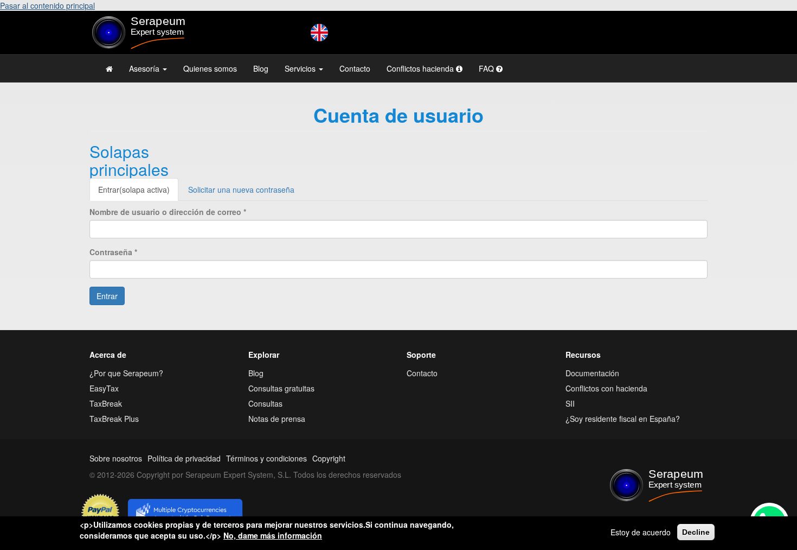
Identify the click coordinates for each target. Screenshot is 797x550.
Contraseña (113, 251)
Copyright (328, 458)
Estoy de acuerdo (640, 532)
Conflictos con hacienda (606, 388)
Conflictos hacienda (421, 68)
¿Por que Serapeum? (126, 373)
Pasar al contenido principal (47, 5)
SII (570, 403)
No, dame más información (272, 535)
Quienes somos (210, 68)
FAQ (487, 68)
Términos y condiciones (266, 458)
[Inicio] (160, 32)
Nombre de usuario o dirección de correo (167, 211)
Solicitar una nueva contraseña (241, 189)
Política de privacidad (184, 458)
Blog (260, 68)
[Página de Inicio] (109, 68)
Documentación (592, 373)
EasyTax (104, 388)
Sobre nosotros (115, 458)
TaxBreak (105, 403)
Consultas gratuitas (281, 388)
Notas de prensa (276, 418)
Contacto (354, 68)
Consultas (265, 403)
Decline (696, 532)
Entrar (134, 189)
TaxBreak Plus (114, 418)
